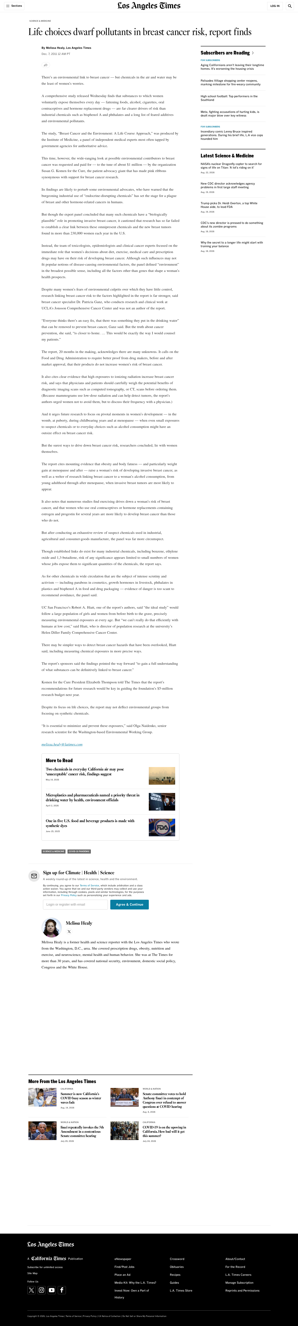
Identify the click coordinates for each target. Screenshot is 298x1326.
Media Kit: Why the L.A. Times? (135, 1282)
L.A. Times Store (181, 1290)
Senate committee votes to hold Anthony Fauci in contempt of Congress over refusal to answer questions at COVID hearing (164, 1100)
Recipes (175, 1275)
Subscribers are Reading (225, 53)
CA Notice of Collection (109, 1316)
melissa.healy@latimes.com (62, 744)
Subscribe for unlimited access (45, 1267)
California (67, 1089)
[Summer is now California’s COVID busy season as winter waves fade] (42, 1097)
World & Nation (152, 1089)
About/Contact (235, 1259)
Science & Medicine (40, 21)
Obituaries (177, 1267)
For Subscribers (210, 60)
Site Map (32, 1273)
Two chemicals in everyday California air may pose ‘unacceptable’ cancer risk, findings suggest (85, 772)
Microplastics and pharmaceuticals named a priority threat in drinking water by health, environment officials (92, 798)
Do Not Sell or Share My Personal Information (144, 1316)
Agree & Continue (129, 904)
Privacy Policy (69, 895)
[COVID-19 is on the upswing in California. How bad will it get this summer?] (124, 1130)
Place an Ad (122, 1275)
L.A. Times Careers (238, 1275)
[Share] (46, 65)
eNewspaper (123, 1259)
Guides (174, 1282)
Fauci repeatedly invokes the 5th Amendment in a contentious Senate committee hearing (82, 1132)
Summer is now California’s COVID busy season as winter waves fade (81, 1098)
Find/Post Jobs (124, 1267)
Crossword (177, 1259)
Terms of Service (89, 886)
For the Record (235, 1267)
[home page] (149, 5)
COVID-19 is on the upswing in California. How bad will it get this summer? (164, 1132)
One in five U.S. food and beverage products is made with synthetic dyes (90, 823)
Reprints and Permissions (242, 1290)
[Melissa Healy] (52, 928)
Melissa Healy (79, 923)
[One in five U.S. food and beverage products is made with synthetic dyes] (162, 827)
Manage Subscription (239, 1282)
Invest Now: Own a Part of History (132, 1294)
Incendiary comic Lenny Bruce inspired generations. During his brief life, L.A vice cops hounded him (232, 135)
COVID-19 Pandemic (79, 852)
